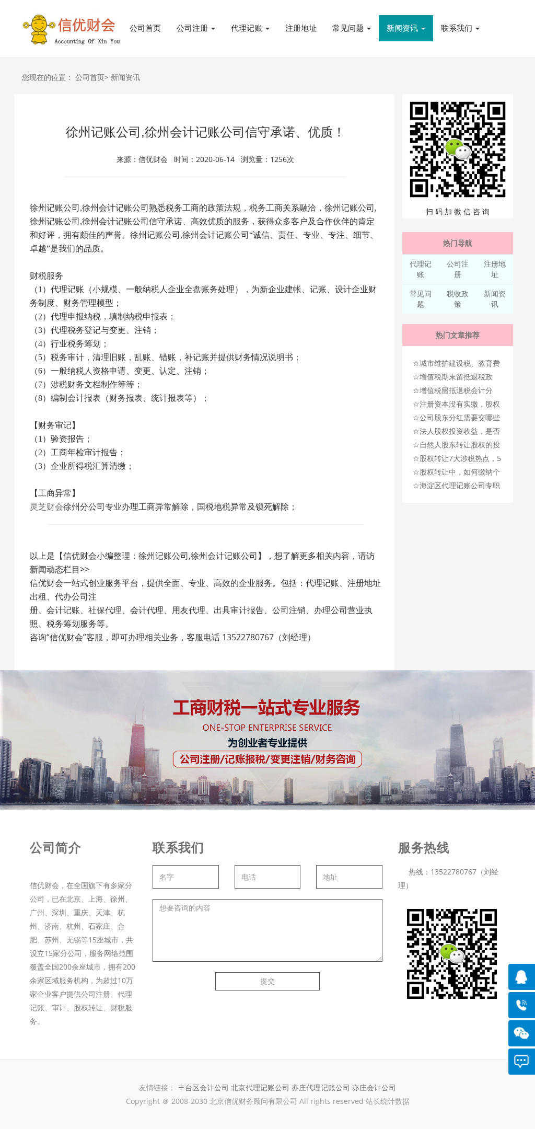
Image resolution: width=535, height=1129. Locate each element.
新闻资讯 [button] (403, 28)
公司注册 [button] (193, 28)
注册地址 (301, 28)
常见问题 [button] (349, 28)
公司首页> (92, 77)
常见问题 (421, 299)
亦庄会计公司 (374, 1087)
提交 (267, 981)
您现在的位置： (47, 77)
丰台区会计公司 (203, 1087)
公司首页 (145, 28)
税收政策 (458, 299)
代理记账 (421, 269)
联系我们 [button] (457, 28)
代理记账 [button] (247, 28)
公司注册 (458, 269)
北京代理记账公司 (260, 1087)
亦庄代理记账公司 (322, 1087)
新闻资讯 (125, 77)
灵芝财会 (46, 506)
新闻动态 (46, 569)
